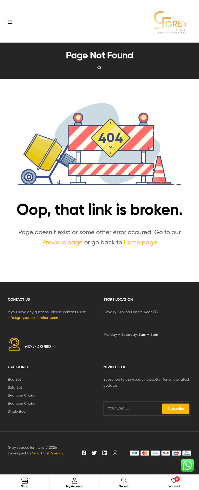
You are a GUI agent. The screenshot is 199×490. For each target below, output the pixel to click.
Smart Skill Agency (47, 453)
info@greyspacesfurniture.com (33, 317)
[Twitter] (94, 452)
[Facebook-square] (84, 452)
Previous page (62, 242)
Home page (140, 242)
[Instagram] (115, 452)
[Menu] (21, 21)
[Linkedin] (104, 452)
